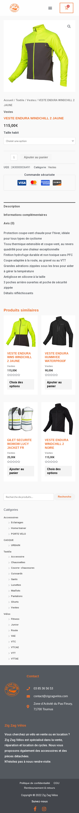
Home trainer (18, 528)
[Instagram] (44, 809)
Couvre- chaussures (22, 567)
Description (12, 206)
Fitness (15, 618)
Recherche (64, 496)
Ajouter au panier (36, 157)
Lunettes (16, 584)
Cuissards (16, 573)
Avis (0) (9, 223)
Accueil (8, 100)
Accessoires (11, 517)
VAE (13, 635)
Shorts (15, 601)
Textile (7, 551)
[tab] (39, 206)
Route (14, 630)
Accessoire (17, 556)
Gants (14, 579)
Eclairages (17, 522)
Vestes (15, 607)
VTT (13, 652)
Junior (15, 624)
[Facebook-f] (35, 809)
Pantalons (16, 596)
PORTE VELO (18, 533)
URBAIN (15, 545)
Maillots (15, 590)
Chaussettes (18, 562)
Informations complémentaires (25, 215)
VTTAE (15, 658)
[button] (50, 8)
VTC (13, 641)
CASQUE (9, 540)
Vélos (7, 613)
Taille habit (11, 132)
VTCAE (15, 647)
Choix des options (16, 384)
